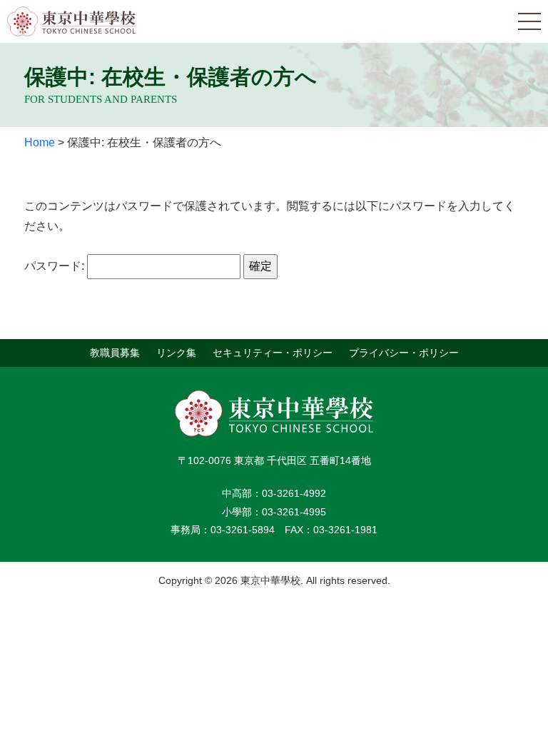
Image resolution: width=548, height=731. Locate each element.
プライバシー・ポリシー (404, 352)
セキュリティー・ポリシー (273, 352)
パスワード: (55, 266)
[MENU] (529, 21)
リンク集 (176, 352)
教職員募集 (115, 352)
